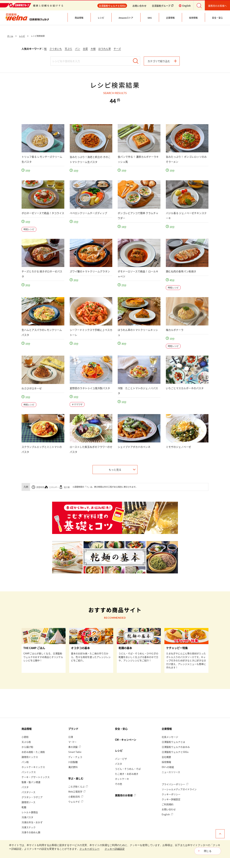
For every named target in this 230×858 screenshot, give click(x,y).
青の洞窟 (73, 747)
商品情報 (27, 728)
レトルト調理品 (30, 812)
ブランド (73, 728)
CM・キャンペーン (125, 739)
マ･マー (72, 742)
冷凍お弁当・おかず (32, 822)
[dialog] (115, 849)
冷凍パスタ (27, 817)
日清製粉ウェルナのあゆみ (176, 747)
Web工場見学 (75, 791)
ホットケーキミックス (33, 767)
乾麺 (24, 807)
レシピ (119, 750)
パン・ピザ (121, 758)
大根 (93, 48)
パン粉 (25, 762)
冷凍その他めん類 (31, 832)
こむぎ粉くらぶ (76, 786)
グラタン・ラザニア (32, 797)
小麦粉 (25, 737)
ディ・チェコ (75, 757)
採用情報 (166, 762)
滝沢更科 (73, 767)
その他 (118, 784)
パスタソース (28, 792)
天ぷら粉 (26, 742)
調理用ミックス (30, 757)
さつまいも (55, 48)
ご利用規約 (167, 804)
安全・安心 (121, 728)
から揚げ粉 (27, 747)
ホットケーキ (122, 778)
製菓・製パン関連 (31, 782)
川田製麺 (73, 762)
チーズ (117, 48)
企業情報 (167, 728)
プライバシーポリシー (174, 784)
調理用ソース (28, 802)
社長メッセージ (170, 737)
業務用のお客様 (124, 795)
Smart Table (74, 752)
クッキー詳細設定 (171, 799)
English (166, 814)
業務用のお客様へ (217, 5)
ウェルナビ (74, 801)
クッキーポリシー (171, 794)
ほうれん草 (104, 48)
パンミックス (29, 772)
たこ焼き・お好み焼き (126, 773)
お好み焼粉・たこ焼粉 (33, 752)
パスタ (25, 787)
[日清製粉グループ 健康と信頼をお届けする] (31, 5)
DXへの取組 (168, 767)
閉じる (207, 851)
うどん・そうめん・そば (128, 768)
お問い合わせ (139, 5)
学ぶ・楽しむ (75, 778)
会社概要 (166, 757)
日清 (70, 737)
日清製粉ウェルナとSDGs (175, 752)
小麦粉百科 (74, 796)
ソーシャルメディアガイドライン (179, 789)
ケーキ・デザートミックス (36, 777)
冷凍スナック (29, 827)
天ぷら (68, 48)
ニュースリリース (171, 772)
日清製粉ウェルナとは (173, 742)
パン (77, 48)
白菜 (85, 48)
